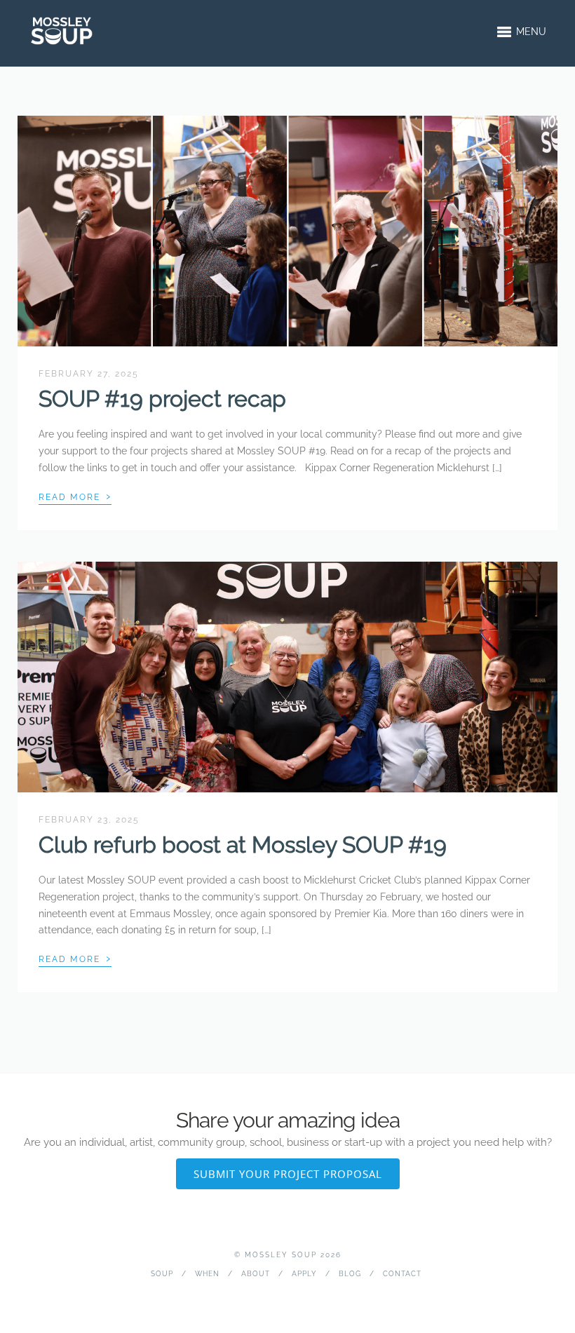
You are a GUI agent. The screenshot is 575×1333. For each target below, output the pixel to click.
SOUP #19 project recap (162, 399)
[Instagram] (309, 1295)
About (255, 1274)
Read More (75, 496)
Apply (304, 1274)
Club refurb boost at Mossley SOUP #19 (243, 845)
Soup (162, 1274)
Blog (350, 1274)
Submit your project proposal (288, 1174)
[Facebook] (265, 1295)
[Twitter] (287, 1295)
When (207, 1274)
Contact (402, 1274)
